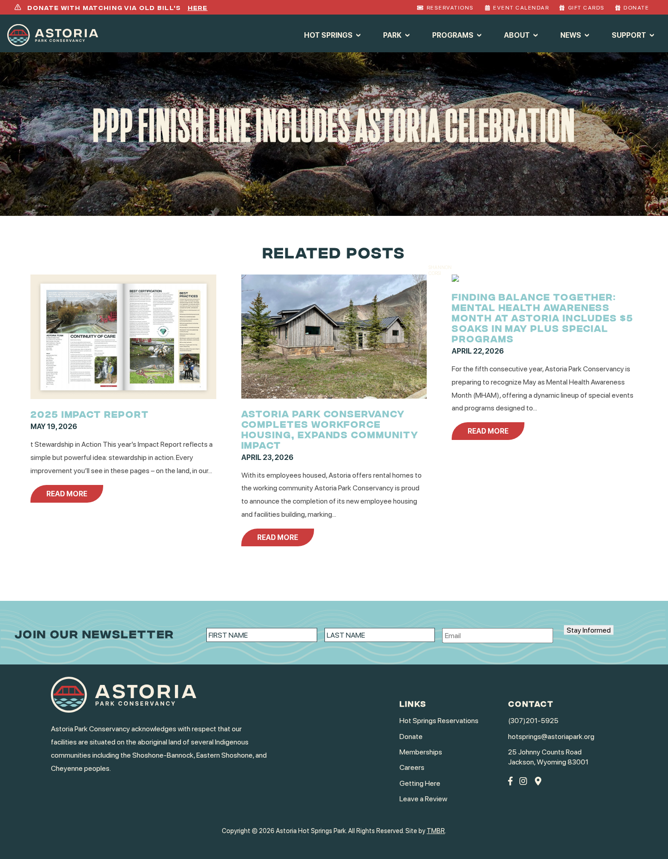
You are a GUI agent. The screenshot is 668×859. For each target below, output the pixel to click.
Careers (411, 767)
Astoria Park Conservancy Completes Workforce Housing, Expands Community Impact (330, 428)
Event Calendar (521, 8)
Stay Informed (589, 629)
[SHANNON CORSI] (455, 279)
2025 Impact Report (89, 413)
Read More (66, 493)
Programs (453, 34)
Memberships (420, 752)
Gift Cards (586, 8)
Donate (636, 8)
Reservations (450, 8)
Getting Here (419, 783)
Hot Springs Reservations (439, 720)
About (517, 34)
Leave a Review (423, 798)
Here (198, 7)
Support (629, 34)
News (570, 34)
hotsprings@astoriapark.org (551, 736)
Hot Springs (328, 34)
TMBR (436, 830)
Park (392, 34)
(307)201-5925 (533, 720)
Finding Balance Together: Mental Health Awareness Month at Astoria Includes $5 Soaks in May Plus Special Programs (542, 317)
